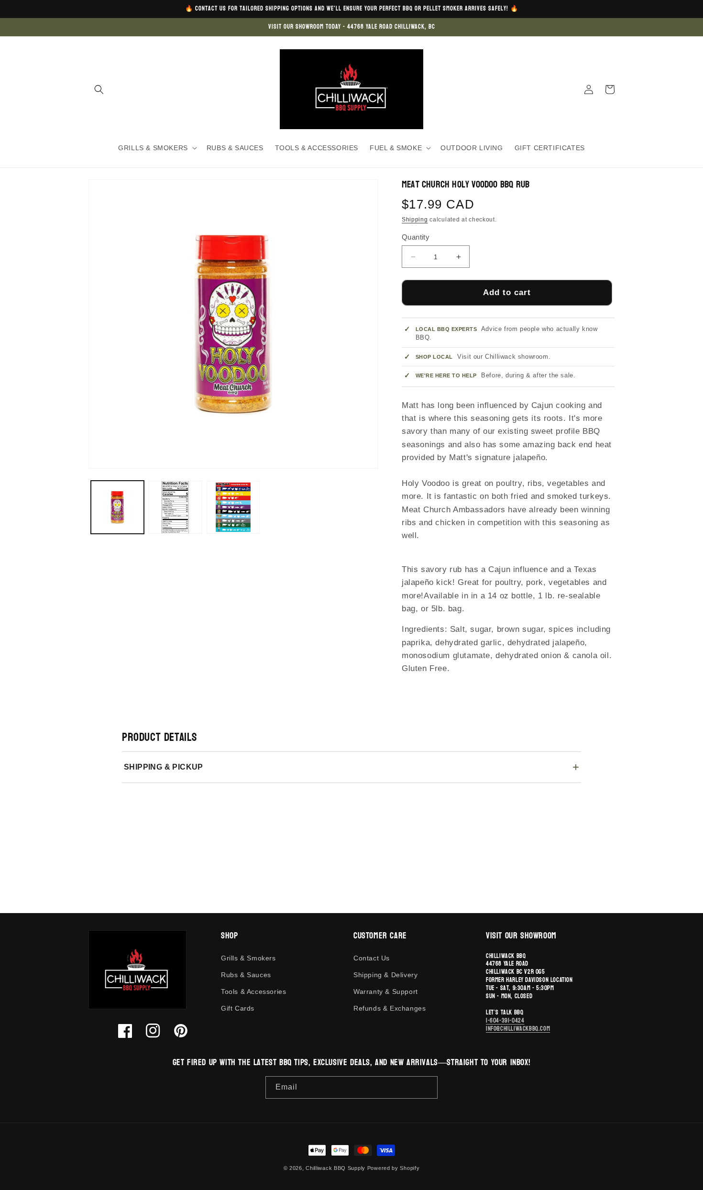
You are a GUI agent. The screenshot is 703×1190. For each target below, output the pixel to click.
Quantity (415, 237)
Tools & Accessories (253, 991)
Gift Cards (237, 1008)
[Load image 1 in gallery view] (117, 507)
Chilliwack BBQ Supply (335, 1168)
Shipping (415, 219)
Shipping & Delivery (385, 975)
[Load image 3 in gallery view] (233, 507)
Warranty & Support (385, 991)
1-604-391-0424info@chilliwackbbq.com (518, 1025)
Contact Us (371, 958)
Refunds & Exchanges (389, 1008)
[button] (99, 89)
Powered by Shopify (393, 1168)
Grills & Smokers (248, 958)
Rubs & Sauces (246, 975)
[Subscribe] (426, 1087)
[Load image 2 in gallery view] (175, 507)
